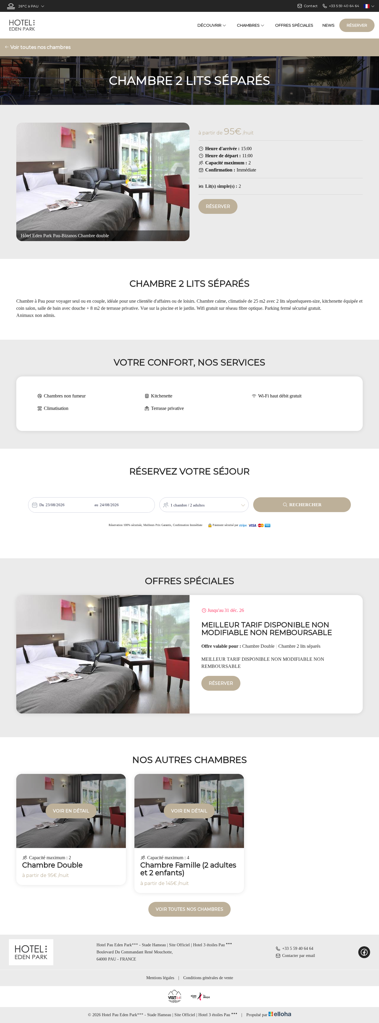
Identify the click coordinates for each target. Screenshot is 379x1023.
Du (41, 505)
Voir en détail (71, 811)
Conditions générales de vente (208, 978)
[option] (189, 654)
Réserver (357, 25)
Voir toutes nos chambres (39, 47)
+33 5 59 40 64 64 (297, 948)
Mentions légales (160, 978)
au (96, 505)
